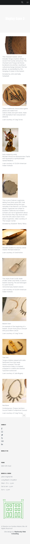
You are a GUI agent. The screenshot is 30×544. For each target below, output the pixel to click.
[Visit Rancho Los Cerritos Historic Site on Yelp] (2, 437)
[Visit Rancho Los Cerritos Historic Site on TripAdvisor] (2, 440)
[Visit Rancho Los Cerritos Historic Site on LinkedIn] (2, 444)
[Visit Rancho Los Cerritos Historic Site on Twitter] (2, 434)
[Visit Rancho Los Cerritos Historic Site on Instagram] (2, 431)
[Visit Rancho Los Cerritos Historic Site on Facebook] (1, 428)
